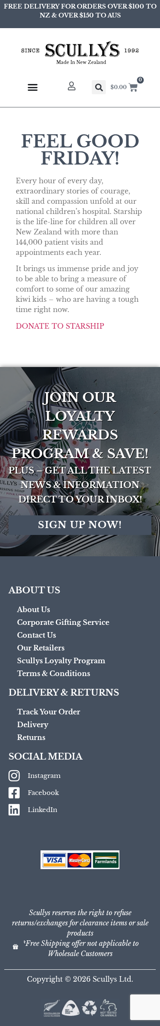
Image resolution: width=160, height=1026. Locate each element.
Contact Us (36, 635)
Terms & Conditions (53, 673)
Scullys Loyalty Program (61, 660)
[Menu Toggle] (32, 87)
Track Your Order (48, 712)
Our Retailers (40, 648)
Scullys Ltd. (113, 979)
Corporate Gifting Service (63, 622)
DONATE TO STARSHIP (60, 326)
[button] (99, 87)
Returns (31, 737)
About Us (33, 609)
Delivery (32, 724)
